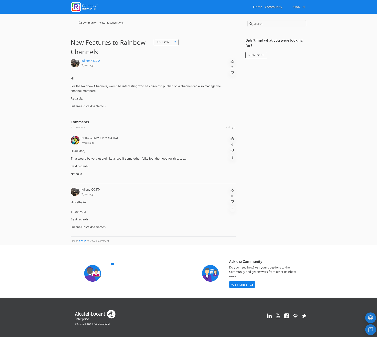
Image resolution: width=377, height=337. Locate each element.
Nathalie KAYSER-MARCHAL (100, 138)
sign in (82, 241)
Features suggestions (111, 22)
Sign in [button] (299, 7)
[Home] (84, 6)
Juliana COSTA (90, 61)
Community (273, 7)
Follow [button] (163, 42)
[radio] (232, 61)
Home (257, 7)
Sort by (229, 127)
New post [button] (256, 55)
